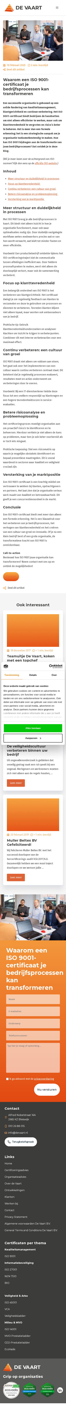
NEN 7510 (10, 1276)
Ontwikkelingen (15, 1190)
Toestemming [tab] (11, 675)
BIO (7, 1282)
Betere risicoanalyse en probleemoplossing (33, 194)
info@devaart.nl (18, 1132)
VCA (7, 1309)
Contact (11, 576)
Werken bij (11, 1203)
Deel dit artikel (16, 69)
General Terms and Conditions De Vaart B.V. (31, 1230)
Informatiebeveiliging (19, 1262)
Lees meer (16, 782)
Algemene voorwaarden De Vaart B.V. (27, 1223)
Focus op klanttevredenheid (24, 183)
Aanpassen (31, 738)
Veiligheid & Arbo (16, 1295)
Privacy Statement (16, 1216)
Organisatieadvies (15, 1176)
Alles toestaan (33, 728)
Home (8, 1163)
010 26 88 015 (16, 1126)
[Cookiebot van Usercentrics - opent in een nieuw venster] (49, 666)
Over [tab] (54, 675)
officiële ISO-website (46, 163)
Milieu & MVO (13, 1322)
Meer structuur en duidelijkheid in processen (33, 178)
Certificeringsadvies (16, 1170)
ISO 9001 (10, 1256)
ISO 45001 (11, 1302)
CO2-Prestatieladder (17, 1342)
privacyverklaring (44, 1078)
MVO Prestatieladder (18, 1335)
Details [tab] (33, 675)
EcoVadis (10, 1349)
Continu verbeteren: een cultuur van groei (32, 188)
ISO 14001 (10, 1329)
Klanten (9, 1196)
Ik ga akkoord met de (31, 1078)
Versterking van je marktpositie (26, 199)
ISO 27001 (11, 1269)
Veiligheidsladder (15, 1315)
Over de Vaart (13, 1183)
